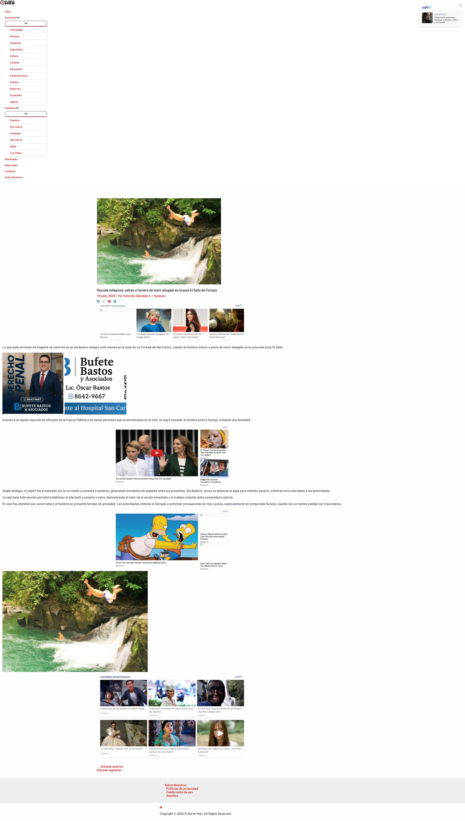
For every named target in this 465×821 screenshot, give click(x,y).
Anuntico (172, 795)
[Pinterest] (109, 301)
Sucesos (159, 296)
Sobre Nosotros (175, 785)
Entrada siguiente (111, 770)
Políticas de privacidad (182, 788)
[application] (18, 18)
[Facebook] (98, 301)
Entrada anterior (110, 766)
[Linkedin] (115, 301)
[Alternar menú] (26, 23)
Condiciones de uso (179, 792)
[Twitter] (104, 301)
